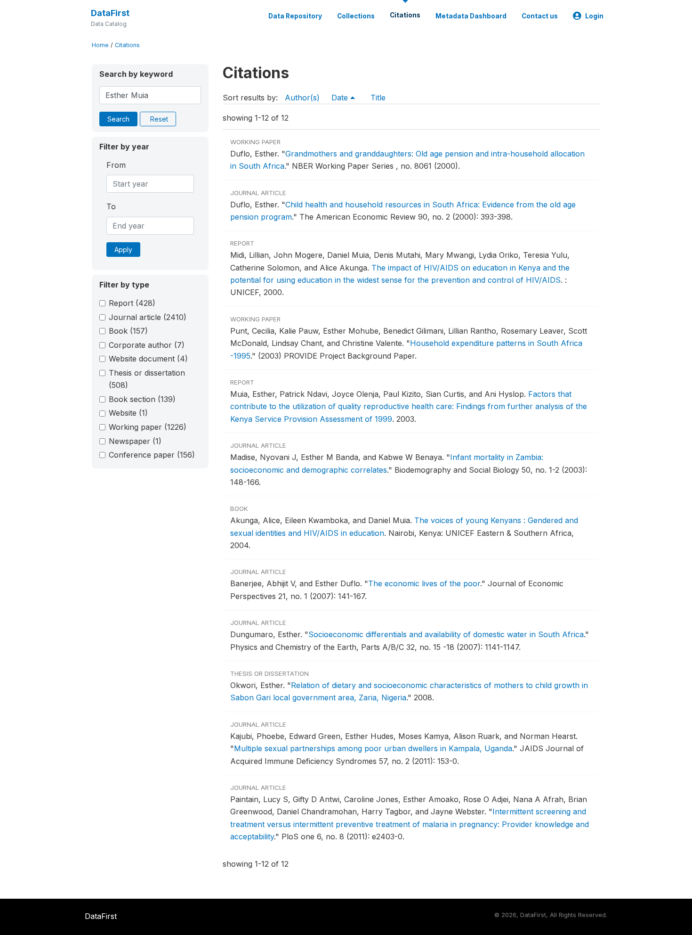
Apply (123, 250)
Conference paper (152, 454)
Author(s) (302, 97)
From (116, 165)
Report (132, 303)
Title (378, 97)
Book (128, 331)
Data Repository (295, 16)
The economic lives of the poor (424, 583)
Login (594, 16)
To (111, 206)
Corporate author (147, 345)
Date (340, 97)
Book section (142, 399)
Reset (159, 119)
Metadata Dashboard (471, 16)
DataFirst (110, 13)
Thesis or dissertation (147, 379)
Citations (405, 15)
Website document (148, 358)
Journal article (147, 317)
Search (118, 119)
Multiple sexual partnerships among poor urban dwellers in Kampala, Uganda (373, 748)
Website (128, 413)
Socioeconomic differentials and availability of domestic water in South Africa (446, 634)
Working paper (147, 427)
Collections (356, 16)
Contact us (540, 16)
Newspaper (135, 441)
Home (100, 45)
